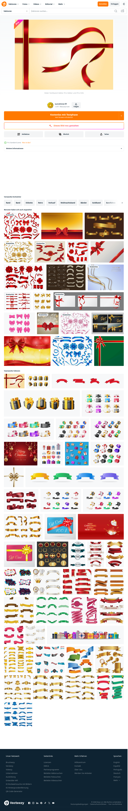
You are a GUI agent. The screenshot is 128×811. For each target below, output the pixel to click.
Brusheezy (10, 762)
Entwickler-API (12, 780)
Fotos (24, 4)
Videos (36, 4)
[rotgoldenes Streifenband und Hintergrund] (107, 252)
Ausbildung (10, 777)
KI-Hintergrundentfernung (17, 787)
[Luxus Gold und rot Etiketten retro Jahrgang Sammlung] (52, 554)
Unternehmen (11, 773)
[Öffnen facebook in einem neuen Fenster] (29, 803)
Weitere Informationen (14, 148)
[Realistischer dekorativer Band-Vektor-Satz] (77, 252)
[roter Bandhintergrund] (62, 226)
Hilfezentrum (79, 762)
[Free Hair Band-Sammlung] (19, 323)
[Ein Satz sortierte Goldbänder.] (18, 252)
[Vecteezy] (4, 4)
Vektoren (12, 4)
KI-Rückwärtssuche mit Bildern (19, 784)
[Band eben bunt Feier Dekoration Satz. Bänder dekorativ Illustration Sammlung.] (75, 477)
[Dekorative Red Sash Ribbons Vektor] (49, 252)
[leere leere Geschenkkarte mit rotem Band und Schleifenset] (89, 301)
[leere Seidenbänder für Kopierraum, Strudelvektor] (21, 500)
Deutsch (115, 773)
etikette (29, 203)
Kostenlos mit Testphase (63, 115)
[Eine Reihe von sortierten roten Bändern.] (21, 226)
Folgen (75, 107)
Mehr (60, 4)
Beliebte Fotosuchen (52, 777)
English (115, 762)
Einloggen (113, 4)
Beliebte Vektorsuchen (53, 773)
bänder (84, 203)
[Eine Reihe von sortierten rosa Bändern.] (75, 323)
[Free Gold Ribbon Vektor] (104, 226)
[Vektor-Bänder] (66, 277)
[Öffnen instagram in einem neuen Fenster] (33, 803)
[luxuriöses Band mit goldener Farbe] (108, 323)
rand (8, 203)
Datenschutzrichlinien (96, 804)
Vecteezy (9, 766)
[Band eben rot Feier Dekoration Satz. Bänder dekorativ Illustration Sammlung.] (88, 381)
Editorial (48, 4)
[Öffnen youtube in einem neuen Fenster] (53, 803)
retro (40, 203)
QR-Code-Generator (14, 791)
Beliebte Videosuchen (53, 780)
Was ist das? (26, 143)
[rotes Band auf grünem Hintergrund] (109, 351)
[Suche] (114, 11)
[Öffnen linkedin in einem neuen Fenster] (37, 803)
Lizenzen (47, 762)
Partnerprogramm (51, 769)
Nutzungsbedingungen (77, 804)
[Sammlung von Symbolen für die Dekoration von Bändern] (24, 277)
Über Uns (78, 769)
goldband (96, 203)
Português (116, 769)
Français (115, 777)
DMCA (46, 766)
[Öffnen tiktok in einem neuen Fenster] (45, 803)
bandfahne (110, 203)
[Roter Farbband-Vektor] (14, 381)
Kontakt (77, 766)
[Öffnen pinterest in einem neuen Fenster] (41, 803)
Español (115, 766)
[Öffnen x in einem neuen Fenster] (49, 803)
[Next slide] (118, 203)
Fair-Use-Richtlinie (113, 804)
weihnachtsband (68, 203)
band (18, 203)
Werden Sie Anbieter (83, 773)
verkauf (51, 203)
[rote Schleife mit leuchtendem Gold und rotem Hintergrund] (27, 351)
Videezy (9, 769)
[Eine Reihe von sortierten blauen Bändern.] (72, 351)
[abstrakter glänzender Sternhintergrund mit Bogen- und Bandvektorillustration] (48, 323)
